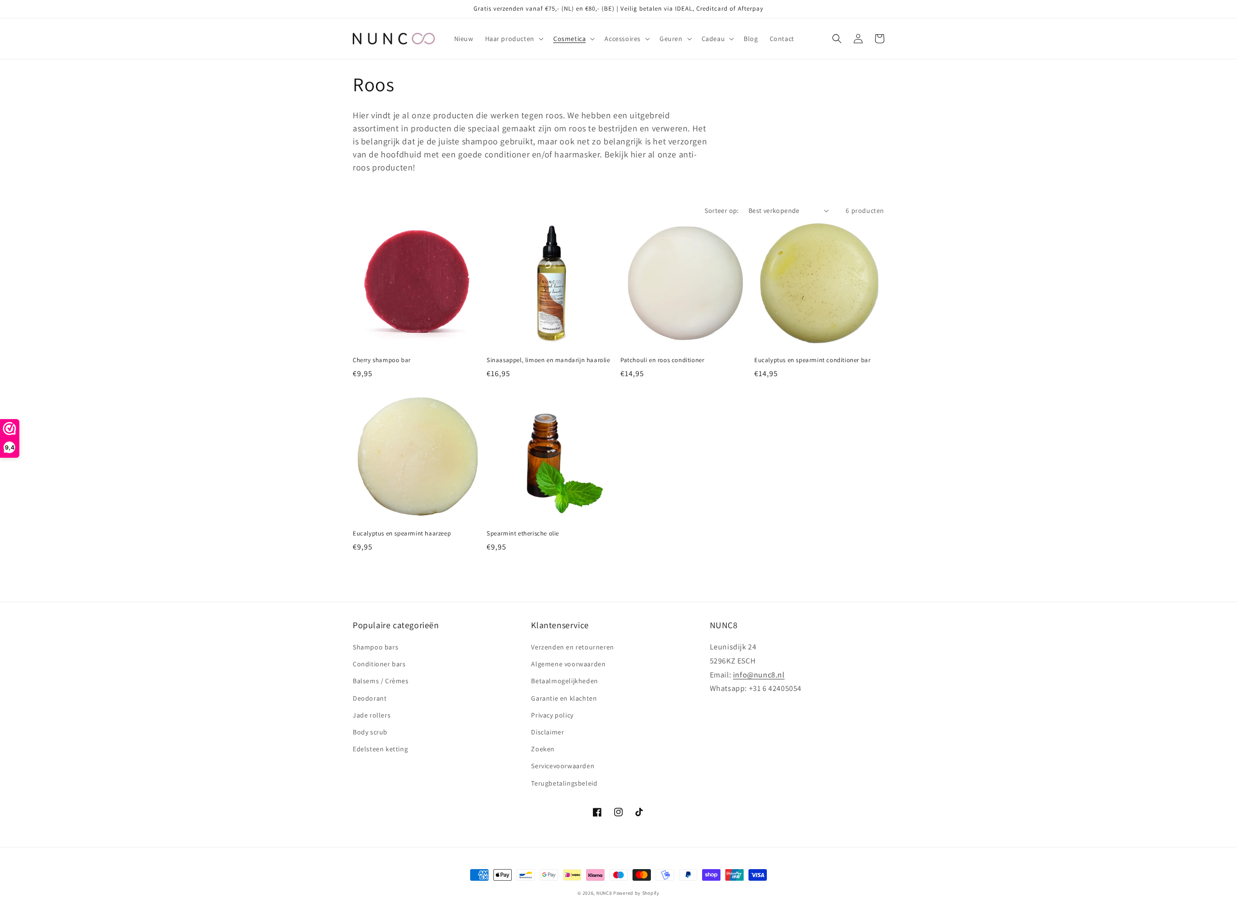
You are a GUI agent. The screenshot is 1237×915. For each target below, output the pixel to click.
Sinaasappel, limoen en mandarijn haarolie (548, 360)
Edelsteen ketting (380, 749)
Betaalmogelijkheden (564, 680)
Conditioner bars (379, 664)
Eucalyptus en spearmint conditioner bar (812, 360)
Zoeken (543, 749)
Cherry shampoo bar (382, 360)
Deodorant (370, 698)
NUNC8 (604, 893)
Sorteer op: (721, 210)
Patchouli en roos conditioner (662, 360)
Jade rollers (371, 715)
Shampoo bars (375, 647)
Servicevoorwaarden (562, 765)
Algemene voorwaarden (568, 664)
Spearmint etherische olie (523, 533)
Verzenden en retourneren (572, 647)
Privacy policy (552, 715)
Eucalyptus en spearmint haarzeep (402, 533)
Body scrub (370, 732)
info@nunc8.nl (759, 675)
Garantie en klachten (564, 698)
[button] (513, 38)
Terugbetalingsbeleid (564, 783)
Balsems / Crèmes (381, 680)
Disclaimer (547, 732)
